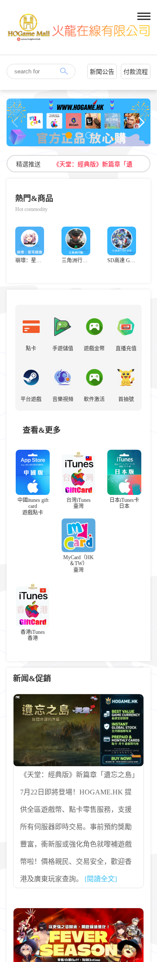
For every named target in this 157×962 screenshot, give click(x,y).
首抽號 (126, 399)
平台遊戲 (30, 399)
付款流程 (135, 72)
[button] (68, 135)
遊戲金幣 (94, 349)
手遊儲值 (62, 349)
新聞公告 (102, 72)
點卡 (31, 349)
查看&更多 (42, 430)
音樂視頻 (62, 399)
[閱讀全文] (101, 879)
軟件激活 (94, 399)
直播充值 (126, 349)
